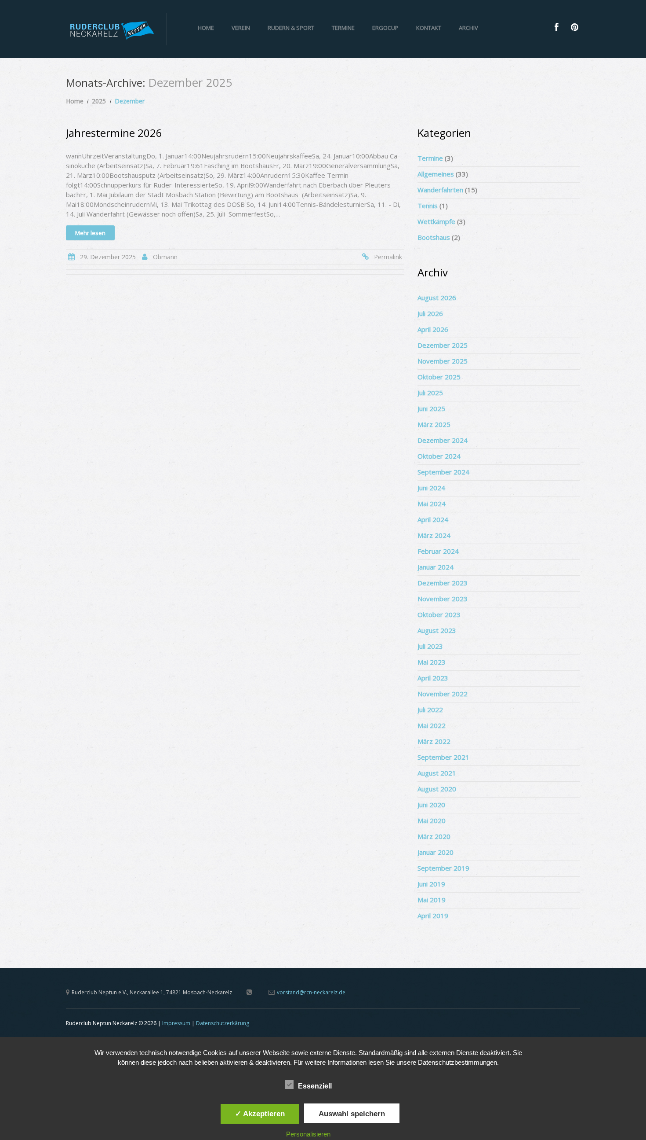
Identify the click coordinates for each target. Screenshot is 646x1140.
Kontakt (428, 28)
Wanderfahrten (440, 189)
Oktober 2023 (439, 614)
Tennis (427, 205)
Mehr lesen (90, 233)
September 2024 (443, 471)
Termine (343, 28)
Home (206, 28)
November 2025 (442, 361)
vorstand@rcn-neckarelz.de (311, 992)
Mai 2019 (431, 899)
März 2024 (433, 535)
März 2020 (433, 836)
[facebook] (556, 27)
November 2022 (442, 693)
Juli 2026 (430, 313)
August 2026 (436, 297)
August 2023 (436, 630)
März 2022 (433, 741)
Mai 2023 (431, 662)
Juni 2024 (431, 487)
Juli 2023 (430, 646)
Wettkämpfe (436, 221)
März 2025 (433, 424)
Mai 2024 (431, 503)
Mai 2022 (431, 725)
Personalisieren (308, 1134)
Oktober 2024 (439, 456)
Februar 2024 (438, 551)
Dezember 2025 (442, 345)
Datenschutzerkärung (222, 1023)
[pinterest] (574, 27)
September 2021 (443, 757)
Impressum (176, 1023)
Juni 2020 (431, 804)
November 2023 (442, 598)
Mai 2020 (431, 820)
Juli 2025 (430, 392)
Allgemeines (435, 173)
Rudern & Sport (291, 28)
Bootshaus (433, 237)
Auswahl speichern (352, 1114)
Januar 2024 (435, 567)
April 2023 (432, 677)
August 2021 (436, 773)
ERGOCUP (385, 28)
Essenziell (315, 1086)
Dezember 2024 (442, 440)
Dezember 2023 (442, 582)
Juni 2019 (431, 883)
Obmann (165, 257)
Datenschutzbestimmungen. (458, 1062)
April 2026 (432, 329)
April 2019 (432, 915)
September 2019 (443, 868)
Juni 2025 (431, 408)
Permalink (388, 257)
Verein (241, 28)
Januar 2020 (435, 852)
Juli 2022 (430, 709)
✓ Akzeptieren (260, 1114)
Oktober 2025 (439, 376)
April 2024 (432, 519)
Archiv (468, 28)
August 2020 (436, 788)
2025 (99, 101)
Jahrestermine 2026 (114, 132)
